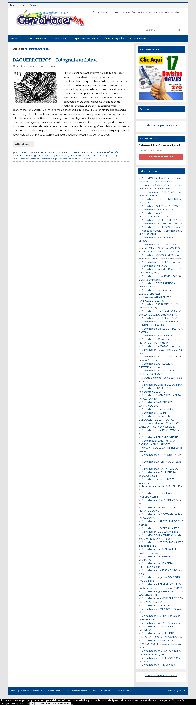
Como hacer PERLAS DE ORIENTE (160, 437)
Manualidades (138, 38)
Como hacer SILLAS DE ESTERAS (160, 206)
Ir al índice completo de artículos (161, 125)
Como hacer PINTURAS (154, 265)
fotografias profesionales (62, 158)
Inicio (14, 38)
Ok (32, 703)
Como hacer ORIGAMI (154, 412)
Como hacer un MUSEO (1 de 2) (159, 665)
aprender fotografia (43, 152)
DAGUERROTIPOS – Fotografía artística (55, 60)
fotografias (25, 158)
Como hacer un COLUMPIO (157, 605)
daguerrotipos (95, 155)
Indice (23, 5)
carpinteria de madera (35, 38)
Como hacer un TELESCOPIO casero (162, 227)
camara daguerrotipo (63, 152)
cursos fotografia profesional (37, 155)
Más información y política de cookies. (53, 703)
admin (36, 66)
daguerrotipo (58, 155)
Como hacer (61, 38)
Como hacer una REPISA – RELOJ (160, 318)
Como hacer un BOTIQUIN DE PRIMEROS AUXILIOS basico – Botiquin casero (160, 644)
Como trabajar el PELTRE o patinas (161, 262)
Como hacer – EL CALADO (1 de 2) (160, 531)
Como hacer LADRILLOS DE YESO (160, 244)
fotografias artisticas (40, 158)
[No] (72, 704)
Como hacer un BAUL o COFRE (159, 335)
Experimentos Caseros (86, 38)
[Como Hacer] (50, 25)
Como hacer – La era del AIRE (158, 409)
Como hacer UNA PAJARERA (157, 209)
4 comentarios (22, 152)
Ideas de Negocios (114, 38)
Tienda (13, 5)
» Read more (23, 144)
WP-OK (182, 690)
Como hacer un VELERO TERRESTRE (162, 220)
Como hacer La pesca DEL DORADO (162, 384)
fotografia (107, 155)
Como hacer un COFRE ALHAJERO (160, 528)
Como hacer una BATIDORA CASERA (162, 223)
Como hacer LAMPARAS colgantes (161, 346)
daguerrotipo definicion (76, 155)
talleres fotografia (83, 158)
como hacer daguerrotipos (87, 152)
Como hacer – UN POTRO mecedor (161, 623)
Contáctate (35, 5)
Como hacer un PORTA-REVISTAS (160, 468)
